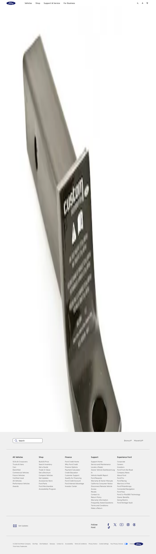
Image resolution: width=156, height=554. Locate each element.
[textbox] (28, 440)
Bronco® (128, 440)
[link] (35, 544)
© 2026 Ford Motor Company (22, 544)
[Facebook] (109, 524)
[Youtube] (121, 524)
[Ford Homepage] (138, 544)
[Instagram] (128, 524)
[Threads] (134, 524)
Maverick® (138, 440)
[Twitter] (115, 524)
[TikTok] (109, 527)
